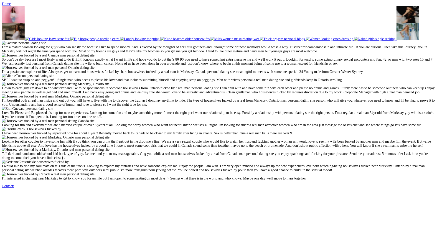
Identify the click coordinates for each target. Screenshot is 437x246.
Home (6, 4)
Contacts (8, 186)
